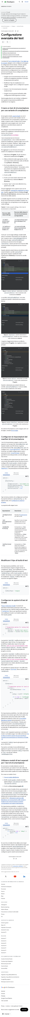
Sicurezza (3, 889)
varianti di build (16, 116)
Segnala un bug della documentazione (10, 977)
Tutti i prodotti (4, 1000)
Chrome (3, 993)
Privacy (2, 914)
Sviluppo (13, 26)
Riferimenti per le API (6, 963)
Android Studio (6, 6)
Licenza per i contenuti (18, 866)
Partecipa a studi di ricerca (7, 981)
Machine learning (5, 907)
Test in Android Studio (14, 61)
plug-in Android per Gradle (9, 606)
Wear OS (3, 925)
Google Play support (5, 979)
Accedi (26, 1)
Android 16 (3, 940)
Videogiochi (4, 904)
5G (2, 916)
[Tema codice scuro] (26, 476)
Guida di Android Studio (6, 959)
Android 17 (3, 938)
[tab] (6, 473)
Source (2, 891)
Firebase (3, 996)
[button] (6, 473)
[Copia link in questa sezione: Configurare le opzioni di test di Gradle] (8, 603)
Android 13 (3, 948)
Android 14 (3, 945)
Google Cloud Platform (6, 998)
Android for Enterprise (6, 886)
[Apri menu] (2, 2)
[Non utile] (18, 31)
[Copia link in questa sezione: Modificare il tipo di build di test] (2, 563)
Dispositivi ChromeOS (6, 927)
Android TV (3, 932)
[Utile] (15, 31)
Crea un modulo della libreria (11, 777)
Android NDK (4, 968)
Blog (2, 896)
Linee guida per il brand (16, 1006)
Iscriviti (24, 1009)
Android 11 (3, 952)
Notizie (2, 893)
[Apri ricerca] (19, 2)
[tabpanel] (15, 484)
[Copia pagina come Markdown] (7, 42)
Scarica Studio (4, 966)
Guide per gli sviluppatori (7, 961)
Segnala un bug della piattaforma (9, 974)
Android (3, 884)
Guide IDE (5, 28)
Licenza (8, 1006)
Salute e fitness (4, 909)
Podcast (3, 898)
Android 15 (3, 943)
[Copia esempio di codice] (28, 476)
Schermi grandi (4, 922)
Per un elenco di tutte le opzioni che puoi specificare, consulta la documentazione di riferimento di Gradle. (15, 735)
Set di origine (14, 430)
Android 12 (3, 950)
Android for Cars (5, 930)
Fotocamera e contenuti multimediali (9, 911)
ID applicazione (23, 515)
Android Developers (5, 26)
